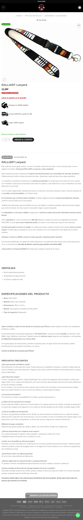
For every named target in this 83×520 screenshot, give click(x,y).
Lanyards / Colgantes (55, 16)
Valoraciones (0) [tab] (20, 157)
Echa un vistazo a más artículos (14, 134)
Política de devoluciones (30, 507)
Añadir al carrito (23, 140)
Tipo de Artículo (33, 16)
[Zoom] (4, 80)
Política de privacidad (18, 506)
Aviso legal (68, 506)
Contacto (59, 507)
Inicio (19, 16)
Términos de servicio (36, 506)
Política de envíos (47, 507)
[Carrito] (79, 7)
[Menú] (3, 7)
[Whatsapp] (78, 515)
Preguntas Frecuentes (53, 506)
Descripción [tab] (7, 157)
